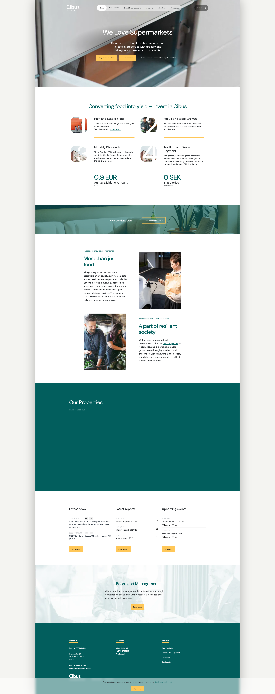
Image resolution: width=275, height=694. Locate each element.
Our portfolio (114, 7)
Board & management (132, 8)
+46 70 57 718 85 (122, 651)
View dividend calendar (153, 220)
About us (161, 8)
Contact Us (166, 662)
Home (101, 8)
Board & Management (171, 652)
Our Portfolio (167, 648)
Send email (120, 653)
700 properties (170, 343)
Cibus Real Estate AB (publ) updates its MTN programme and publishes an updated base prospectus (89, 524)
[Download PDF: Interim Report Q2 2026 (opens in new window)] (157, 520)
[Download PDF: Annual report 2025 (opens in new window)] (157, 536)
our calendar (115, 129)
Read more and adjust (163, 682)
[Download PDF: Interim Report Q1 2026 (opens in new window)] (157, 528)
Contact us (174, 8)
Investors (149, 8)
